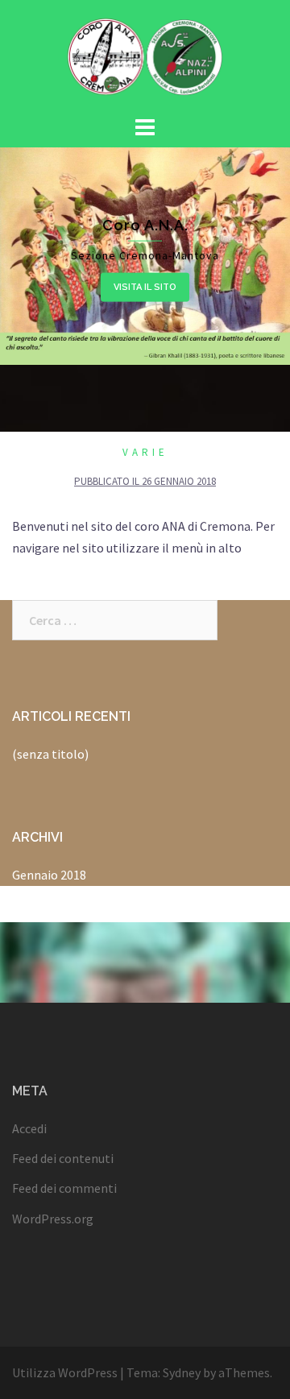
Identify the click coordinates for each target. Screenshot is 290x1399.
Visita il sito (145, 286)
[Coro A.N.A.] (145, 55)
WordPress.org (52, 1219)
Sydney (182, 1372)
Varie (145, 452)
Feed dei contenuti (63, 1158)
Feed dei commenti (64, 1188)
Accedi (29, 1128)
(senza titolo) (50, 754)
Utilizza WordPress (65, 1372)
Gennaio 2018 (49, 875)
